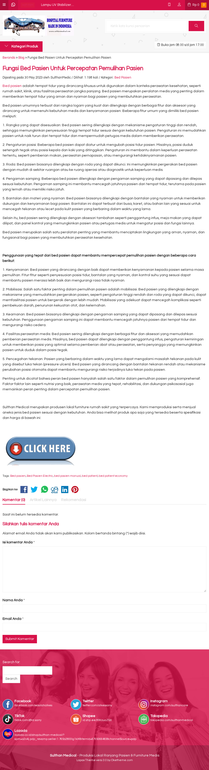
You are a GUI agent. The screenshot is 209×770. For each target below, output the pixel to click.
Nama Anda (13, 600)
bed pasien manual (67, 475)
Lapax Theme (86, 760)
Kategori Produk (24, 46)
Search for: (11, 662)
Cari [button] (196, 26)
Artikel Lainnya (43, 500)
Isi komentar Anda (18, 542)
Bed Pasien (122, 77)
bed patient (90, 475)
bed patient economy (113, 475)
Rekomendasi (73, 500)
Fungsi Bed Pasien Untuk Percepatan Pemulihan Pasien (73, 68)
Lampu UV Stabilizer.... (57, 5)
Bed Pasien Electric (40, 475)
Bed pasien (12, 86)
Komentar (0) (14, 500)
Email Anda (12, 619)
